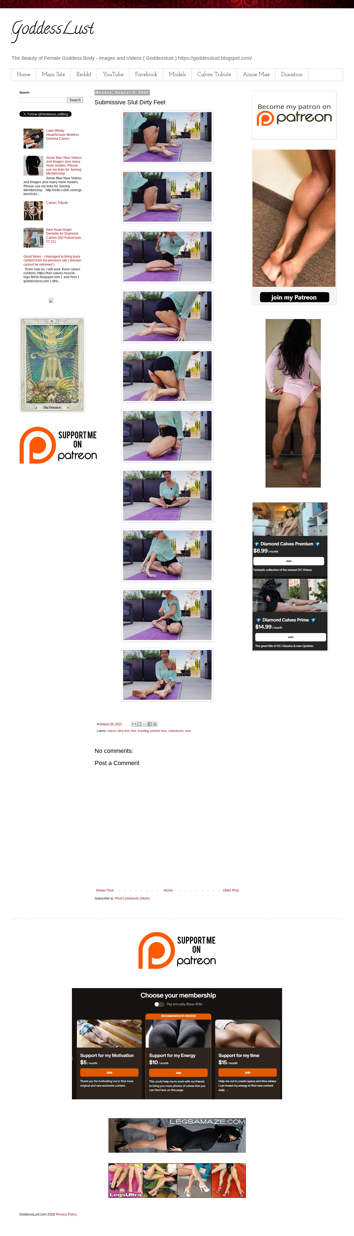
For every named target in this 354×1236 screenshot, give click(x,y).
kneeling (143, 730)
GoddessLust (52, 30)
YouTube (113, 74)
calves (111, 730)
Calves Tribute (214, 74)
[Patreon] (58, 463)
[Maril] (51, 302)
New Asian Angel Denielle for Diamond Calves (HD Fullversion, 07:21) (64, 235)
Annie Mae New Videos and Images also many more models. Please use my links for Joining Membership (64, 166)
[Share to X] (144, 724)
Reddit (84, 74)
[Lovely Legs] (293, 486)
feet (133, 730)
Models (177, 74)
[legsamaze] (177, 1098)
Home (23, 74)
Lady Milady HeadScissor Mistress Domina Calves (62, 135)
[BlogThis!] (139, 724)
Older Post (231, 890)
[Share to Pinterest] (155, 724)
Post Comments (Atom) (132, 898)
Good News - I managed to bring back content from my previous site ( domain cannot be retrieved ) (52, 260)
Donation (292, 74)
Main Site (53, 74)
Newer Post (104, 890)
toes (188, 730)
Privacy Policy (66, 1214)
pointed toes (158, 730)
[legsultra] (177, 1197)
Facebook (146, 74)
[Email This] (134, 724)
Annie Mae (256, 74)
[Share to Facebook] (149, 724)
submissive (176, 730)
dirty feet (123, 730)
